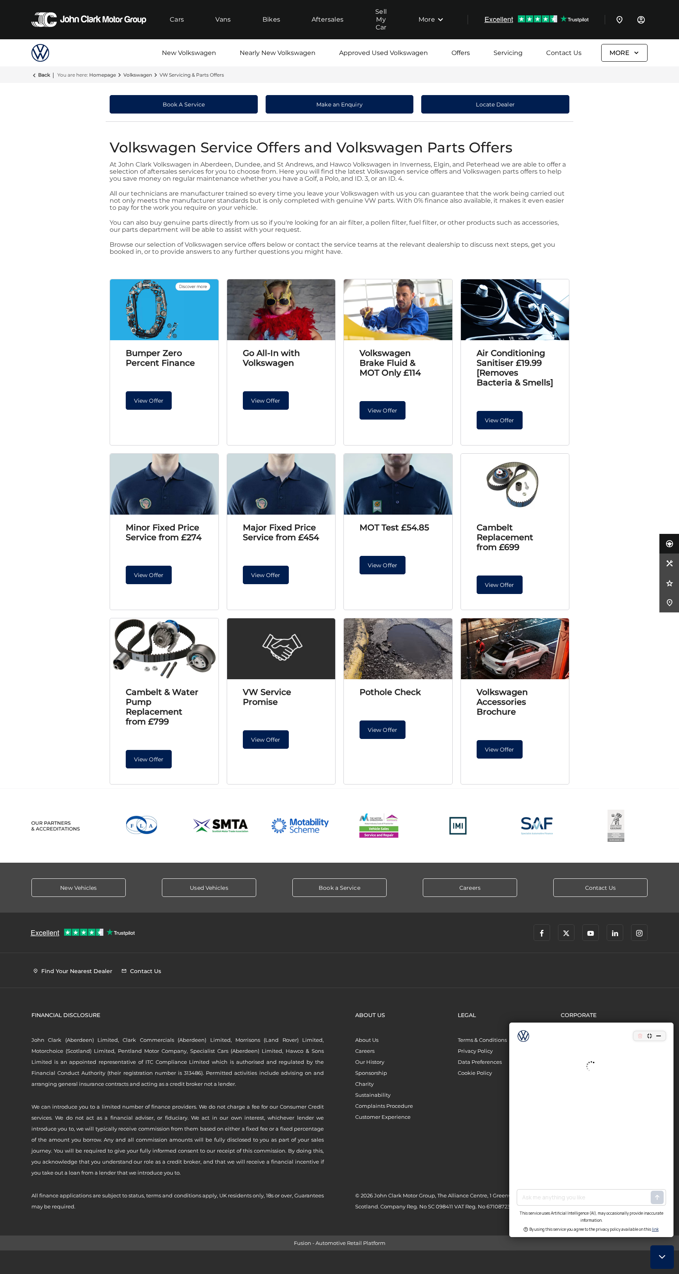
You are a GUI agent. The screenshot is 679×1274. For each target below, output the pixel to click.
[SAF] (537, 826)
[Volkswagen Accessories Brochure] (515, 648)
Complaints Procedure (384, 1106)
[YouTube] (590, 932)
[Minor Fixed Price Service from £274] (164, 484)
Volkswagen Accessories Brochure (502, 702)
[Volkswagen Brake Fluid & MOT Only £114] (398, 309)
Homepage (102, 75)
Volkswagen (137, 75)
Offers (460, 53)
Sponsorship (371, 1073)
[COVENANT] (616, 826)
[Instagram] (639, 932)
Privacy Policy (475, 1051)
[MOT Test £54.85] (398, 484)
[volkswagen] (51, 53)
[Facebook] (542, 932)
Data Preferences (480, 1062)
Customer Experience (383, 1117)
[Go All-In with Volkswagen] (281, 309)
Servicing (508, 53)
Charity (364, 1084)
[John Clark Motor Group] (88, 19)
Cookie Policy (475, 1073)
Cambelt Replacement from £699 (505, 537)
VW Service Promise (267, 697)
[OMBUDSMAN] (379, 826)
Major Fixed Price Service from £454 (281, 532)
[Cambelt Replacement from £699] (515, 484)
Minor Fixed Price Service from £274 (164, 532)
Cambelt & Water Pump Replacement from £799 (162, 706)
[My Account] (641, 19)
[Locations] (619, 19)
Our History (369, 1062)
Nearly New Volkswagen (278, 53)
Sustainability (373, 1095)
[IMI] (458, 826)
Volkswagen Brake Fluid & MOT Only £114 (390, 363)
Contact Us (564, 53)
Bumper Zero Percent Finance (160, 358)
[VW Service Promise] (281, 648)
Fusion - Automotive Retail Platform (339, 1243)
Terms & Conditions (482, 1040)
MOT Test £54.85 (394, 527)
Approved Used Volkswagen (383, 53)
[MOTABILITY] (300, 826)
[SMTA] (221, 826)
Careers (364, 1051)
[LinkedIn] (615, 932)
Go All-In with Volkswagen (271, 358)
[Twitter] (566, 932)
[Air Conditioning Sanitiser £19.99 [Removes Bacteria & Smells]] (515, 309)
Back (44, 75)
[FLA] (142, 826)
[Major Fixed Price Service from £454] (281, 484)
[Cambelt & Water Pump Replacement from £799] (164, 648)
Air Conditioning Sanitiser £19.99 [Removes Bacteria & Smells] (515, 367)
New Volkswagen (189, 53)
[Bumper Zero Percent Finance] (164, 309)
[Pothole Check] (398, 648)
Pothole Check (390, 692)
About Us (366, 1040)
